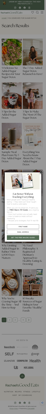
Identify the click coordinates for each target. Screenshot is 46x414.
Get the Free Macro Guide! (23, 237)
